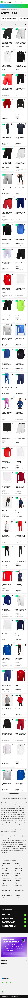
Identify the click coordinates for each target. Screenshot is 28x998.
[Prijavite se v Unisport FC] (18, 2)
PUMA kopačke (18, 875)
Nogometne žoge (5, 873)
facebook (8, 922)
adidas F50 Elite (18, 878)
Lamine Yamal (18, 897)
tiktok (6, 915)
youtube (7, 918)
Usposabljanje (4, 9)
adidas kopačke (5, 878)
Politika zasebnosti (14, 996)
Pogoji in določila (5, 996)
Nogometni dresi (5, 883)
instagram (9, 926)
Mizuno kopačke (18, 885)
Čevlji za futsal (5, 868)
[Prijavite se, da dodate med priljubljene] (12, 29)
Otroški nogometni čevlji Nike (7, 895)
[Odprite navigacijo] (25, 2)
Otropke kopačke (18, 870)
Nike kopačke (18, 865)
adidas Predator (18, 868)
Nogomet (17, 863)
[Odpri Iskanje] (15, 2)
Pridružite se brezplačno (14, 953)
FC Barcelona (5, 897)
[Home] (6, 2)
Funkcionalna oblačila (14, 9)
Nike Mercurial (5, 865)
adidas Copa (4, 885)
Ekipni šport (17, 895)
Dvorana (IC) (18, 880)
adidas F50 (4, 870)
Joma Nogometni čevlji (7, 888)
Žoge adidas (17, 883)
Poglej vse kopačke (6, 863)
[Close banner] (26, 6)
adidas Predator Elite (6, 880)
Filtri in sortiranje (19, 24)
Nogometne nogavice (6, 890)
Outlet (16, 888)
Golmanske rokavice (19, 890)
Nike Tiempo (17, 873)
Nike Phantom (5, 875)
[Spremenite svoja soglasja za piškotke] (2, 992)
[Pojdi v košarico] (22, 2)
